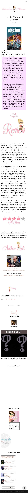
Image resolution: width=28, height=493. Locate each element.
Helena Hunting (8, 476)
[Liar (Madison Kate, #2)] (2, 483)
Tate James (7, 481)
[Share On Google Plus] (14, 299)
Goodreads (21, 270)
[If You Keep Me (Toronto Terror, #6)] (2, 476)
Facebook (15, 270)
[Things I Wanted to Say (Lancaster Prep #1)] (2, 469)
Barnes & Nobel (15, 275)
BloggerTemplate (23, 491)
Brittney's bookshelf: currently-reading (8, 457)
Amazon (22, 275)
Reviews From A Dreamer (10, 491)
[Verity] (2, 464)
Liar (5, 480)
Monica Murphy (8, 469)
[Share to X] (9, 299)
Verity (5, 461)
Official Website (7, 270)
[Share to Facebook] (6, 299)
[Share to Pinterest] (12, 299)
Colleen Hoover (8, 462)
